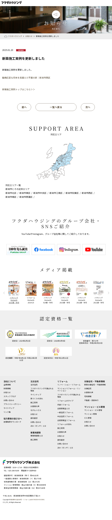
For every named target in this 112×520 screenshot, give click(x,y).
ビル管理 (87, 418)
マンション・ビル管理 (75, 7)
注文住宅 (26, 7)
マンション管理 (90, 414)
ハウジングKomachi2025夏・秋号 (14, 300)
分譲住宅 (87, 388)
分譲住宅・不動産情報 (39, 7)
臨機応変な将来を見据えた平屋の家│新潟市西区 (26, 77)
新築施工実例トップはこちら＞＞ (18, 89)
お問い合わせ (9, 400)
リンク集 (7, 412)
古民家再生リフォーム (66, 420)
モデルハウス (35, 410)
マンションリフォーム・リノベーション (68, 389)
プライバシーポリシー (12, 404)
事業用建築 (52, 7)
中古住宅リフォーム (65, 416)
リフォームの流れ (64, 424)
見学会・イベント (15, 7)
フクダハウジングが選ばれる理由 (41, 389)
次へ (87, 107)
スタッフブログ (10, 396)
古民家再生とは (63, 408)
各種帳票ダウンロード (12, 422)
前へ (24, 107)
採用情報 (88, 7)
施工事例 (34, 440)
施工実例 (34, 402)
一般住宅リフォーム (65, 412)
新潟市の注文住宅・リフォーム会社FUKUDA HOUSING (28, 499)
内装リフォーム (63, 405)
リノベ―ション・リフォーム (68, 385)
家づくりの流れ (36, 398)
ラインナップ (35, 395)
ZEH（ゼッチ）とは (38, 426)
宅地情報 (87, 396)
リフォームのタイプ (65, 401)
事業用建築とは (36, 436)
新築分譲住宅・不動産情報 (95, 385)
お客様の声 (34, 406)
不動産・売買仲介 (91, 400)
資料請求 (34, 418)
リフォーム (62, 7)
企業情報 (4, 7)
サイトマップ (9, 408)
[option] (18, 249)
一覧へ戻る (56, 107)
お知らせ (7, 392)
